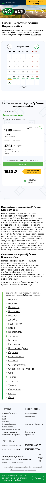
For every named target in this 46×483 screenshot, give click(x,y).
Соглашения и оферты (11, 429)
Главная (5, 413)
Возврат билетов (9, 424)
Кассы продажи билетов (11, 445)
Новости (5, 421)
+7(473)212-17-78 (32, 449)
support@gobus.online (11, 449)
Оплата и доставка (9, 432)
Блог (4, 419)
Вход (4, 416)
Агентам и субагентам (34, 424)
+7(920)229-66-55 (32, 445)
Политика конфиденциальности (23, 470)
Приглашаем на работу (11, 435)
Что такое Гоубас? (9, 427)
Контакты (13, 413)
